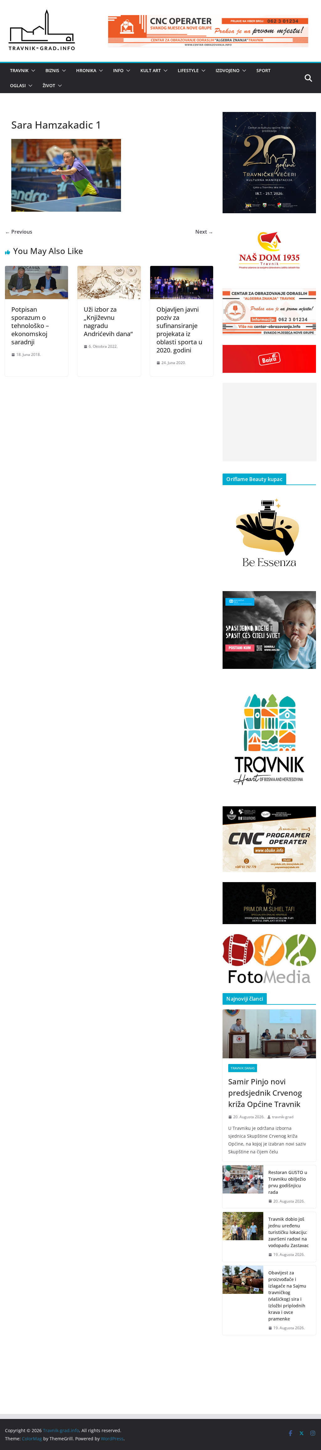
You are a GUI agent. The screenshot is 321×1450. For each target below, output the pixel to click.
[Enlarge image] (308, 120)
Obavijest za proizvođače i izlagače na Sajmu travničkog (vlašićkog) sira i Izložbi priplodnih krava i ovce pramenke (287, 1296)
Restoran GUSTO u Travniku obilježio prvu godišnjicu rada (287, 1182)
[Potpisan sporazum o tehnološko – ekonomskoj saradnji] (36, 270)
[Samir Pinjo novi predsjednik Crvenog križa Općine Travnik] (269, 1033)
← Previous (18, 231)
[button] (32, 70)
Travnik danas (243, 1068)
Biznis (52, 70)
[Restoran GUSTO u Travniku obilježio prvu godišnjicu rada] (243, 1187)
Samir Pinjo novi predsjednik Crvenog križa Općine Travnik (265, 1092)
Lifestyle (188, 70)
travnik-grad (282, 1116)
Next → (204, 231)
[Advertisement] (270, 422)
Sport (263, 70)
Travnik (19, 70)
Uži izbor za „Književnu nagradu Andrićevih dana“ (108, 321)
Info (118, 70)
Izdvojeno (227, 70)
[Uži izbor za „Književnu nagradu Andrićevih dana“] (108, 270)
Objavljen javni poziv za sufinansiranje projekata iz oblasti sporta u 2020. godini (179, 329)
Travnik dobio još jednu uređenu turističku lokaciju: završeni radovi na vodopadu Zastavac (288, 1232)
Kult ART (150, 70)
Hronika (86, 70)
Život (49, 85)
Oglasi (18, 85)
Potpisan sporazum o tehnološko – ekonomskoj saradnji (30, 325)
